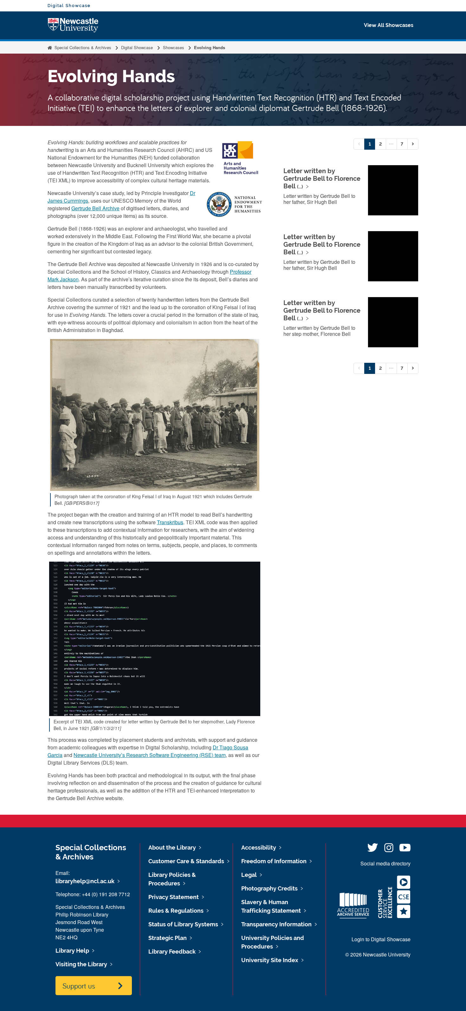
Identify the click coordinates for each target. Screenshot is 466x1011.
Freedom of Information (274, 861)
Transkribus (170, 522)
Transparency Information (276, 924)
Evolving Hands (209, 47)
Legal (249, 874)
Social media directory (385, 863)
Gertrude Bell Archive (95, 208)
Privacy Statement (173, 897)
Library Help (72, 950)
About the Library (172, 847)
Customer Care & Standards (186, 861)
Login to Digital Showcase (381, 939)
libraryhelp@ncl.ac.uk (84, 881)
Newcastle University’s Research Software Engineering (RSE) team (150, 755)
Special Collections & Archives (83, 47)
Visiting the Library (81, 964)
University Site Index (269, 960)
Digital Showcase (69, 5)
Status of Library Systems (183, 924)
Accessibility (258, 847)
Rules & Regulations (176, 910)
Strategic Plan (167, 938)
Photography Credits (269, 888)
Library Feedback (172, 951)
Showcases (173, 47)
